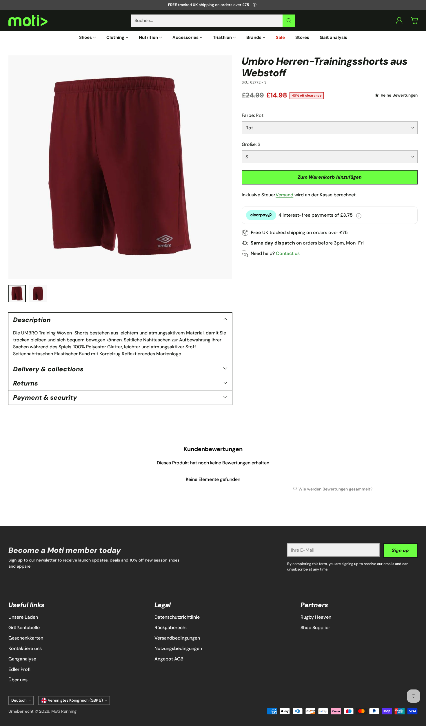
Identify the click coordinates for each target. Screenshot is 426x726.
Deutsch (19, 700)
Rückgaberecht (170, 627)
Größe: (251, 144)
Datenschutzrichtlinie (177, 617)
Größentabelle (24, 627)
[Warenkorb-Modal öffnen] (414, 20)
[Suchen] (289, 21)
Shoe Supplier (315, 627)
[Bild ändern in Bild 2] (38, 293)
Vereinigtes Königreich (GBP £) (75, 700)
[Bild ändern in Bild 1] (17, 293)
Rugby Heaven (316, 617)
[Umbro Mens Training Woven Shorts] (120, 167)
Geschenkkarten (25, 638)
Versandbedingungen (177, 638)
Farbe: (252, 115)
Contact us (288, 253)
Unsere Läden (23, 617)
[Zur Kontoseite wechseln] (399, 20)
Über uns (18, 680)
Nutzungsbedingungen (178, 648)
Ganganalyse (22, 659)
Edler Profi (19, 669)
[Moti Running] (28, 21)
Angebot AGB (168, 659)
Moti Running (64, 711)
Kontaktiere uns (25, 648)
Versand (284, 195)
